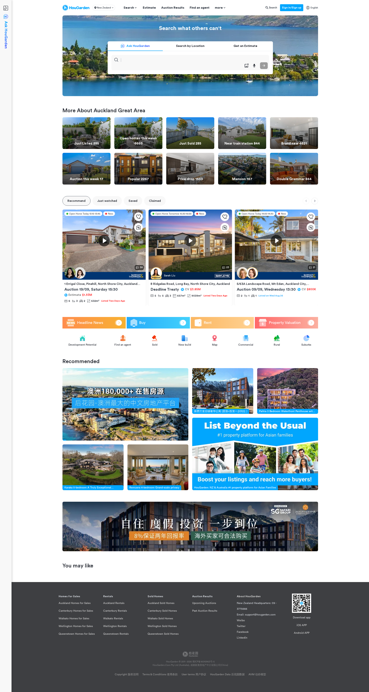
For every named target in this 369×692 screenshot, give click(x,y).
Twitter (241, 626)
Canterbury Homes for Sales (76, 611)
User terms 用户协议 (194, 674)
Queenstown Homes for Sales (77, 634)
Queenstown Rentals (116, 634)
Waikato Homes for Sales (74, 618)
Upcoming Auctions (204, 603)
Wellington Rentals (115, 626)
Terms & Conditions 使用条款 (160, 674)
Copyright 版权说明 (127, 674)
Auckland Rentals (113, 603)
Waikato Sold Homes (160, 618)
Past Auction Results (204, 611)
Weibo (241, 620)
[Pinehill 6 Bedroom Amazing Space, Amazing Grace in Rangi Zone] (104, 276)
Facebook (242, 632)
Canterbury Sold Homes (162, 611)
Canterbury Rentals (115, 611)
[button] (103, 8)
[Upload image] (246, 65)
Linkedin (242, 637)
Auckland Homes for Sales (75, 603)
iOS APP (302, 625)
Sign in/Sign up (291, 7)
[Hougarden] (75, 8)
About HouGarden (249, 596)
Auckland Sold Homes (161, 603)
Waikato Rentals (113, 618)
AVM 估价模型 (257, 674)
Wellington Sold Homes (162, 626)
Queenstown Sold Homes (163, 634)
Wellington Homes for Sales (76, 626)
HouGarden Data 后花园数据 (227, 674)
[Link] (125, 404)
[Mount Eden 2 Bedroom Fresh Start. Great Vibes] (276, 276)
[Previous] (306, 201)
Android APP (301, 633)
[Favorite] (138, 216)
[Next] (314, 201)
